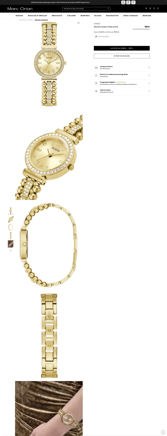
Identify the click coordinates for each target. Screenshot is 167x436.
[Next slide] (10, 250)
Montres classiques (41, 20)
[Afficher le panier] (157, 9)
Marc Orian (22, 20)
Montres (30, 20)
